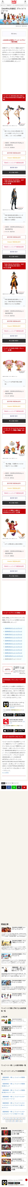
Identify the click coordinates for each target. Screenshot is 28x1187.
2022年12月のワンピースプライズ (14, 656)
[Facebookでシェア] (8, 787)
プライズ (9, 783)
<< (4, 1118)
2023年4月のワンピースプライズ (13, 643)
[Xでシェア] (3, 787)
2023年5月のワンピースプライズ (13, 640)
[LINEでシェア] (14, 787)
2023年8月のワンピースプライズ (13, 631)
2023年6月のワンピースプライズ (13, 637)
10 (17, 1120)
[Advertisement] (14, 78)
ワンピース (15, 783)
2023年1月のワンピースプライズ (13, 653)
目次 (12, 33)
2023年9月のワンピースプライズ (13, 628)
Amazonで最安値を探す (14, 157)
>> (20, 1120)
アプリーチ (12, 707)
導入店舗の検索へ (14, 172)
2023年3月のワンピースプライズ (13, 646)
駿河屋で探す (14, 167)
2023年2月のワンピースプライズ (13, 650)
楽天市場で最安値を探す (14, 153)
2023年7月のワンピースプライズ (13, 634)
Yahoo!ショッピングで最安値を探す (14, 162)
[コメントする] (24, 787)
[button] (19, 787)
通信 (4, 783)
